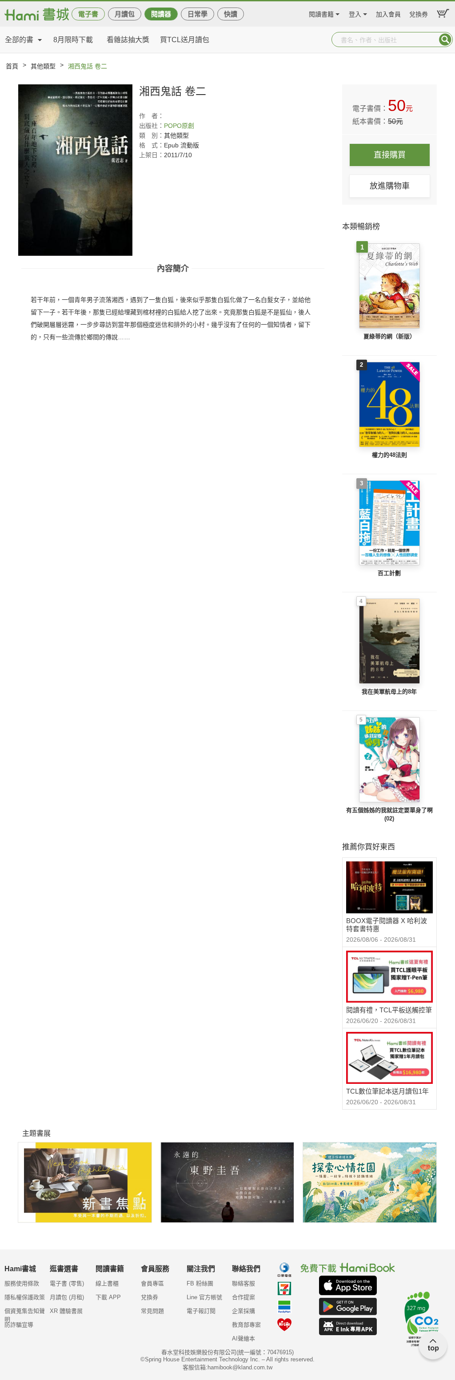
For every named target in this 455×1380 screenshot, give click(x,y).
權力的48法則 (389, 455)
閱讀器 (161, 14)
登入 (355, 13)
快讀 (230, 14)
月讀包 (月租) (67, 1297)
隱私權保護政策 (24, 1297)
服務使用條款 (21, 1283)
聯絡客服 (243, 1283)
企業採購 (243, 1311)
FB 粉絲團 (200, 1283)
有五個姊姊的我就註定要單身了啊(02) (389, 814)
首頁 (12, 66)
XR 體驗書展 (66, 1311)
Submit (445, 39)
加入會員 (388, 13)
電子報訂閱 (201, 1311)
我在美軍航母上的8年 (389, 691)
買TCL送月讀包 (184, 40)
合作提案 (243, 1297)
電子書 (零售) (67, 1283)
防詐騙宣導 (18, 1324)
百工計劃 (389, 573)
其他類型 (43, 66)
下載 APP (108, 1297)
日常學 (198, 14)
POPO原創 (179, 125)
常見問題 (152, 1311)
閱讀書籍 (321, 13)
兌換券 (418, 13)
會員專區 (152, 1283)
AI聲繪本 (243, 1338)
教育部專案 (246, 1324)
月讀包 (125, 14)
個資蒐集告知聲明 (24, 1314)
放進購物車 (390, 186)
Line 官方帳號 (204, 1297)
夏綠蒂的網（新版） (389, 336)
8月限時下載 (73, 40)
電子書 (88, 14)
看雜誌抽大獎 (128, 40)
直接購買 (390, 155)
